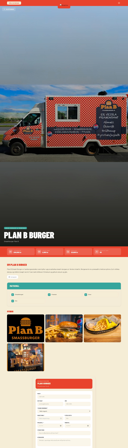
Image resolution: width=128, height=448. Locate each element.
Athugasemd (40, 437)
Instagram (14, 277)
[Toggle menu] (119, 3)
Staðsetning (40, 430)
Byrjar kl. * (40, 422)
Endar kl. (67, 422)
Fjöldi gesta (68, 415)
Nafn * (39, 393)
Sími (66, 400)
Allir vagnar (10, 9)
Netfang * (40, 400)
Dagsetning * (40, 415)
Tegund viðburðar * (42, 408)
